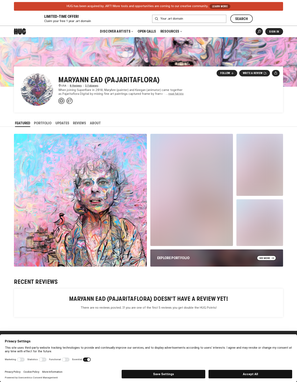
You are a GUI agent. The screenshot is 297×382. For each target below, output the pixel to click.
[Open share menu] (275, 73)
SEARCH (241, 19)
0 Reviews (76, 85)
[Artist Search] (259, 31)
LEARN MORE (220, 6)
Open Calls (147, 31)
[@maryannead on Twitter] (69, 101)
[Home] (20, 31)
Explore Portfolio (173, 258)
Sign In (274, 31)
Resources (170, 31)
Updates (62, 123)
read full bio (176, 93)
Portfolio (43, 123)
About (95, 123)
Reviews (79, 123)
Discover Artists (115, 31)
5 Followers (91, 85)
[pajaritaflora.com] (61, 101)
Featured (22, 123)
